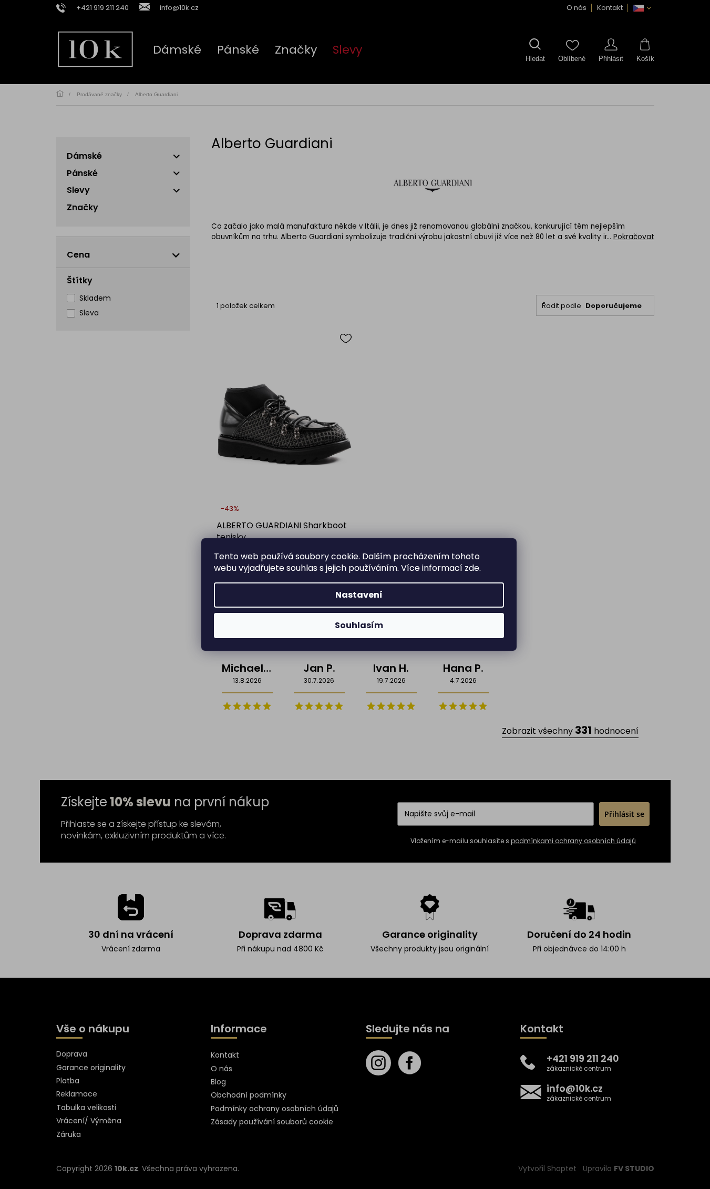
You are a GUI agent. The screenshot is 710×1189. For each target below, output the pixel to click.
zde (472, 568)
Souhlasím (359, 625)
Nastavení (359, 595)
